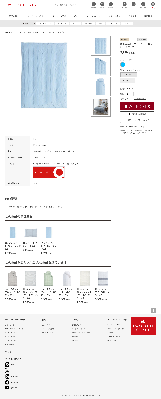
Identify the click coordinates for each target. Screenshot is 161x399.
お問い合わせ (9, 344)
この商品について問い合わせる (137, 120)
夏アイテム (62, 23)
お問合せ (110, 7)
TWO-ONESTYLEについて (14, 329)
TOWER (127, 23)
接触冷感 (88, 23)
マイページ (75, 340)
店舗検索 (93, 7)
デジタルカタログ (11, 333)
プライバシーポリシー (79, 329)
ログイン (133, 7)
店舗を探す (9, 352)
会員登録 (75, 336)
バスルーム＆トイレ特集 (115, 329)
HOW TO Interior (112, 340)
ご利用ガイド (76, 325)
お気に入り (143, 7)
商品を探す (14, 16)
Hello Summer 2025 (114, 325)
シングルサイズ (129, 75)
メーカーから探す (35, 16)
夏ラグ (75, 23)
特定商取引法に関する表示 (81, 333)
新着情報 (132, 16)
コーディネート (93, 16)
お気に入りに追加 (139, 114)
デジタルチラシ (10, 336)
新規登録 (124, 7)
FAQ (6, 348)
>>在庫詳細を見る (140, 99)
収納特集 (110, 333)
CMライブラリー (10, 340)
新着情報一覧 (9, 325)
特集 (76, 16)
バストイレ (113, 23)
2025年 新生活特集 (113, 336)
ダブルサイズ (127, 80)
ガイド (102, 7)
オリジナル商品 (59, 16)
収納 (100, 23)
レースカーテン (45, 23)
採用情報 (148, 16)
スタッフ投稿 (114, 16)
